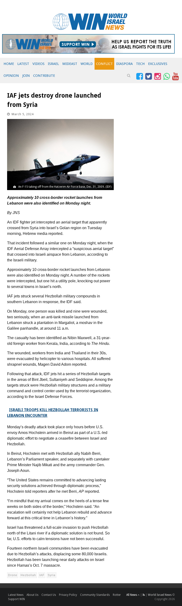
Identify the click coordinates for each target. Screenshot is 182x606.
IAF (41, 575)
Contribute (44, 75)
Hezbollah (28, 575)
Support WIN (16, 599)
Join (26, 75)
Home (9, 64)
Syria (51, 575)
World (87, 64)
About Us (32, 595)
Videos (38, 64)
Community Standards (95, 595)
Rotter (117, 595)
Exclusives (157, 64)
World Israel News (160, 595)
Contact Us (48, 595)
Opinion (11, 75)
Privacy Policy (68, 595)
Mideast (69, 64)
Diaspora (124, 64)
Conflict (104, 64)
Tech (140, 64)
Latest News (15, 595)
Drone (12, 575)
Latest (23, 64)
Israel (53, 64)
